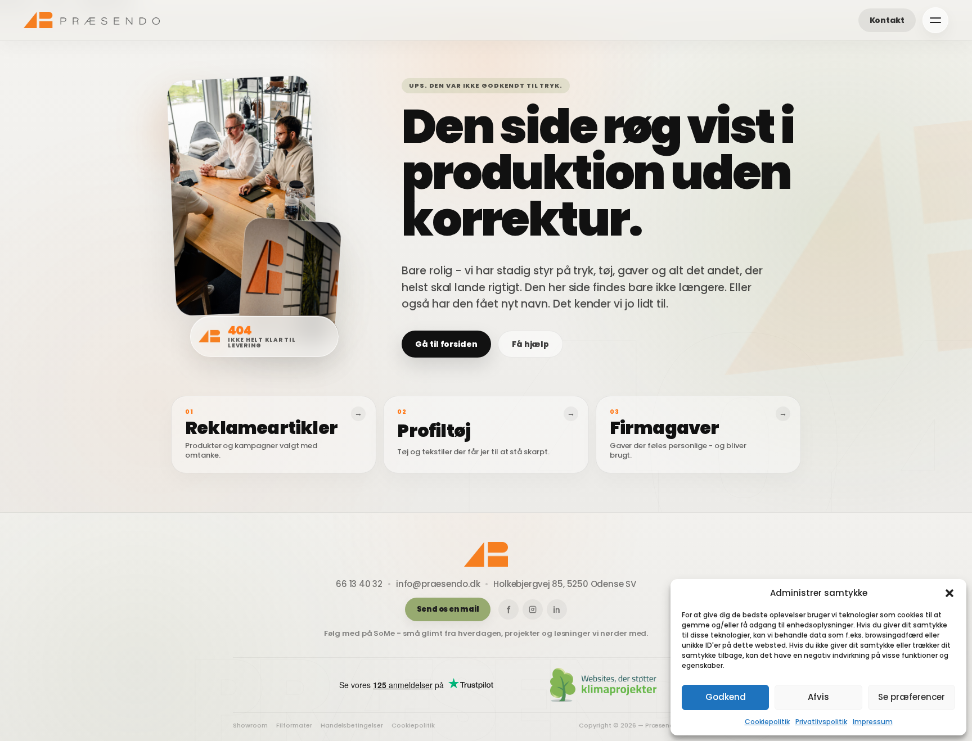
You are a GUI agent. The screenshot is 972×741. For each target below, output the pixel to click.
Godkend (725, 697)
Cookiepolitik (767, 721)
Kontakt (887, 20)
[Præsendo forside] (92, 20)
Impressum (873, 721)
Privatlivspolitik (821, 721)
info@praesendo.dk (438, 584)
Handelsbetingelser (352, 725)
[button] (949, 593)
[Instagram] (533, 609)
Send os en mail (448, 609)
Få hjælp (530, 344)
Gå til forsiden (446, 344)
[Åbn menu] (935, 20)
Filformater (294, 725)
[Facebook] (508, 609)
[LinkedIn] (557, 609)
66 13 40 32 (359, 584)
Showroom (250, 725)
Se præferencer (911, 697)
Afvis (818, 697)
